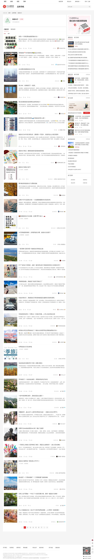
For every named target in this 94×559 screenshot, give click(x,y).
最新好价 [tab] (70, 37)
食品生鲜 (73, 182)
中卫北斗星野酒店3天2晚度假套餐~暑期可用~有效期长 (80, 49)
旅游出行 (20, 12)
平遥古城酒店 (71, 163)
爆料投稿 (77, 1)
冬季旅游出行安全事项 (25, 346)
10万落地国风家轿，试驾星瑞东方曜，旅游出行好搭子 (35, 232)
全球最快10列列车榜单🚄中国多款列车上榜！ (32, 118)
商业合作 (69, 1)
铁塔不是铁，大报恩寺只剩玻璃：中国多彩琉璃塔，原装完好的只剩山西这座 (82, 79)
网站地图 (25, 547)
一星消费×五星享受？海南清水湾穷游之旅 (31, 249)
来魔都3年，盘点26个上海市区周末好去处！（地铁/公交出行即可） (38, 412)
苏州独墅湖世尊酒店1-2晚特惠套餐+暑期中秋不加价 (80, 68)
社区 (18, 1)
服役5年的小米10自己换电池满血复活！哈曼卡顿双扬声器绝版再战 (82, 131)
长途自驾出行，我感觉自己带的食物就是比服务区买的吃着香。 (37, 297)
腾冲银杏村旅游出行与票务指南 (28, 183)
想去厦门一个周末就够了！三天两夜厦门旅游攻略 (33, 477)
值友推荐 (26, 169)
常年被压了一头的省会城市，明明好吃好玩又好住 (33, 379)
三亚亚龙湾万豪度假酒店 (73, 149)
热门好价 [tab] (76, 37)
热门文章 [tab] (76, 74)
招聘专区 (18, 547)
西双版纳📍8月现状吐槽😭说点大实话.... (31, 53)
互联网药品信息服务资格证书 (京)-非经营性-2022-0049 (32, 554)
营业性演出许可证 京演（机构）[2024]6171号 (12, 554)
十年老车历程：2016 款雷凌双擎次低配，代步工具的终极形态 (82, 117)
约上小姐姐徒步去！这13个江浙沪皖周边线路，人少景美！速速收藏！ (39, 510)
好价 (11, 1)
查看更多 (88, 74)
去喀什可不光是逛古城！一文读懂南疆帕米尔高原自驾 (34, 200)
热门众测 (70, 98)
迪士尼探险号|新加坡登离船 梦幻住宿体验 (77, 57)
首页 (9, 12)
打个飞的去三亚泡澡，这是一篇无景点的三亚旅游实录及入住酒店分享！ (40, 265)
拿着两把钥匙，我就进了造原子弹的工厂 (30, 281)
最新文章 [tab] (70, 74)
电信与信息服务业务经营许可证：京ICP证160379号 (25, 553)
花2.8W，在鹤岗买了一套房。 (27, 85)
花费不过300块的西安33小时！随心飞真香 (31, 428)
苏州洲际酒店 (71, 158)
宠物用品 (85, 179)
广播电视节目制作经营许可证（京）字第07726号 (12, 556)
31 (77, 134)
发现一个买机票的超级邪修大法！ (28, 36)
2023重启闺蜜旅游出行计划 (27, 69)
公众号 (21, 349)
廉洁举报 (41, 547)
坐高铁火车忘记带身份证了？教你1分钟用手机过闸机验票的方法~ (38, 330)
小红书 (21, 169)
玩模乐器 (85, 182)
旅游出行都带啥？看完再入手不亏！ (29, 461)
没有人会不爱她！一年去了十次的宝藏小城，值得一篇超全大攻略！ (38, 493)
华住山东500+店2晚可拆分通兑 (75, 54)
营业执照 (45, 554)
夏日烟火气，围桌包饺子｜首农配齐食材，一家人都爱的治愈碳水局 (82, 124)
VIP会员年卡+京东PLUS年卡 (74, 169)
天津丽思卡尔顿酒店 (72, 155)
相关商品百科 (71, 139)
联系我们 (12, 547)
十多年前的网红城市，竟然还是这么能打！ (31, 395)
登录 (86, 1)
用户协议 (51, 547)
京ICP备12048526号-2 (41, 553)
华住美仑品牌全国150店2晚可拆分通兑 (77, 52)
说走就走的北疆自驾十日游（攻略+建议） (31, 363)
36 (77, 127)
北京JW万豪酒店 (72, 166)
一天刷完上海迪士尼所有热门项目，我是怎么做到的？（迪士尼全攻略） (40, 444)
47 (77, 120)
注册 (89, 1)
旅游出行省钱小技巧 (25, 167)
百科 (24, 1)
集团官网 (61, 1)
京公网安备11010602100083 (9, 553)
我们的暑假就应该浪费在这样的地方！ (30, 102)
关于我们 (5, 547)
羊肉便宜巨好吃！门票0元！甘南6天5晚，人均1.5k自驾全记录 (37, 314)
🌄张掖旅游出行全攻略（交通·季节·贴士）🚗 (32, 216)
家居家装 (73, 179)
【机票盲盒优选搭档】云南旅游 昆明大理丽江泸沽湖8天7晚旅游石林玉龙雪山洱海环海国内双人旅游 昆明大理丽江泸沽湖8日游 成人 (82, 144)
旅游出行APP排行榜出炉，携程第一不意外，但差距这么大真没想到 (38, 134)
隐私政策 (58, 547)
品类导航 (20, 7)
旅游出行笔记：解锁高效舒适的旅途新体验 (31, 151)
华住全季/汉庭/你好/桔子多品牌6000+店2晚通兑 (82, 43)
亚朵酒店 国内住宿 (72, 161)
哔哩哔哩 (22, 234)
